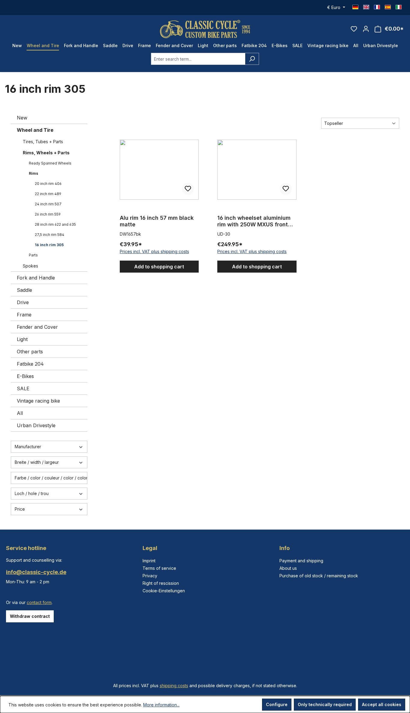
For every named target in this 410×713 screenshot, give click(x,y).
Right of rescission (161, 583)
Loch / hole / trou (32, 493)
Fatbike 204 (30, 364)
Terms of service (159, 568)
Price (20, 509)
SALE (23, 388)
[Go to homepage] (205, 29)
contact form (39, 602)
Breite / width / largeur (37, 462)
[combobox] (198, 59)
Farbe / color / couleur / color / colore (51, 477)
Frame (24, 315)
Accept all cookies (381, 704)
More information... (161, 704)
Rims (33, 173)
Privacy (150, 575)
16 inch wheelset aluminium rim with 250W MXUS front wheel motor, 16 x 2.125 (254, 221)
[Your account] (365, 28)
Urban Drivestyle (36, 425)
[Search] (252, 59)
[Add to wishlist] (188, 189)
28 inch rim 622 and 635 (55, 224)
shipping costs (174, 685)
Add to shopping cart (159, 267)
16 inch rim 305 (49, 245)
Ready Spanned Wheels (50, 163)
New (22, 118)
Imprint (149, 560)
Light (22, 339)
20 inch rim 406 (48, 183)
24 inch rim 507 (48, 204)
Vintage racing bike (38, 401)
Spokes (30, 265)
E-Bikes (25, 376)
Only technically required (325, 704)
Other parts (30, 352)
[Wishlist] (353, 28)
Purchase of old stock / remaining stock (318, 575)
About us (288, 568)
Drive (23, 302)
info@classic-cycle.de (36, 572)
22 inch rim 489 (48, 194)
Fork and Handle (36, 278)
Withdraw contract (30, 616)
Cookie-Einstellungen (164, 590)
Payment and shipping (301, 560)
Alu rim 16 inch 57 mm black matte (157, 221)
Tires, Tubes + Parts (43, 141)
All (20, 413)
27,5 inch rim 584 (49, 234)
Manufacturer (28, 446)
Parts (33, 255)
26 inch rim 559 (48, 214)
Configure (277, 704)
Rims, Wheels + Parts (46, 152)
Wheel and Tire (35, 130)
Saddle (24, 290)
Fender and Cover (37, 327)
